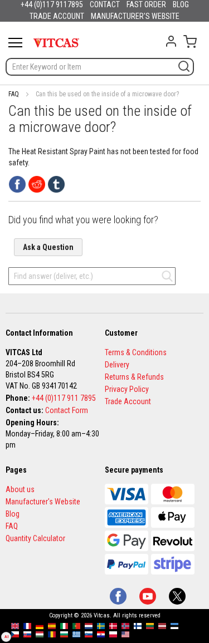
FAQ (13, 94)
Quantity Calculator (35, 538)
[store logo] (56, 42)
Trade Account (128, 401)
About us (20, 489)
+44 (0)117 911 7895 (64, 398)
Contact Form (66, 410)
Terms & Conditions (136, 352)
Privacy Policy (127, 389)
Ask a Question (48, 247)
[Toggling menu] (15, 42)
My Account (171, 41)
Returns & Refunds (134, 376)
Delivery (117, 364)
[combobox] (100, 67)
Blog (13, 513)
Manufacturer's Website (43, 501)
